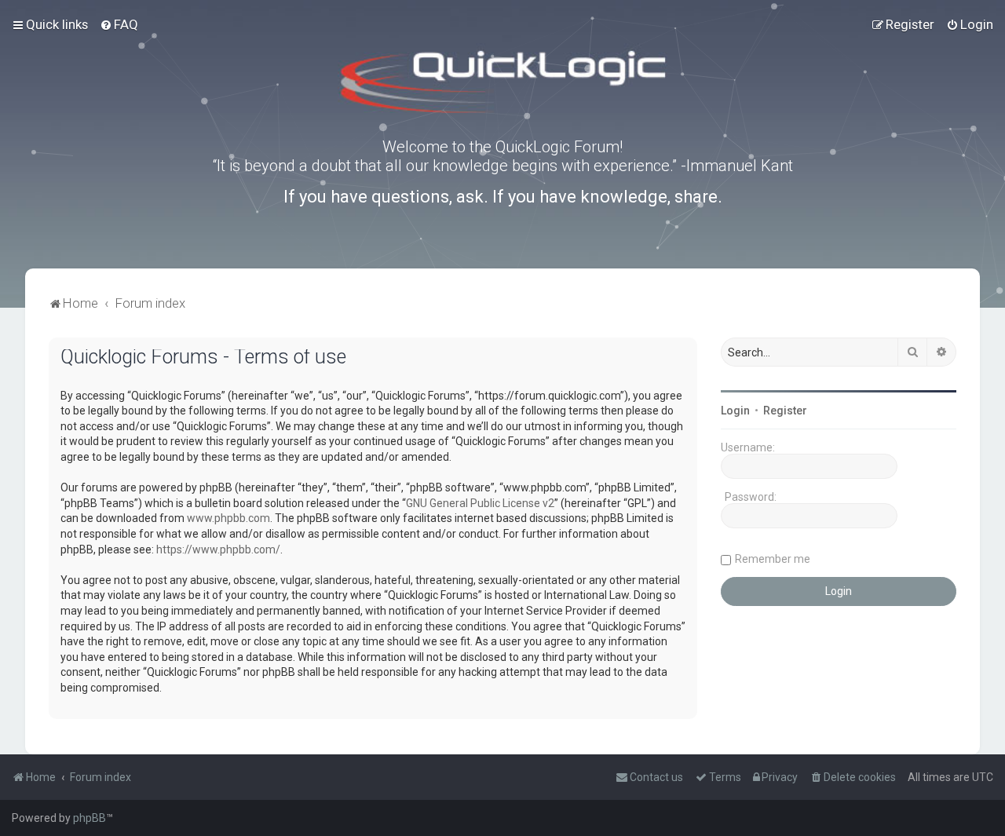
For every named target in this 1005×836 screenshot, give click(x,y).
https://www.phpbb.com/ (218, 549)
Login (735, 410)
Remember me (772, 559)
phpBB (89, 818)
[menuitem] (119, 24)
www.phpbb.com (228, 518)
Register (785, 410)
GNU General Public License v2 (480, 503)
